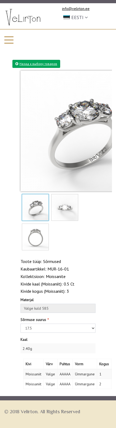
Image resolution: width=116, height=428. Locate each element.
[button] (75, 17)
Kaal (24, 339)
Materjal (27, 299)
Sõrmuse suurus (33, 319)
